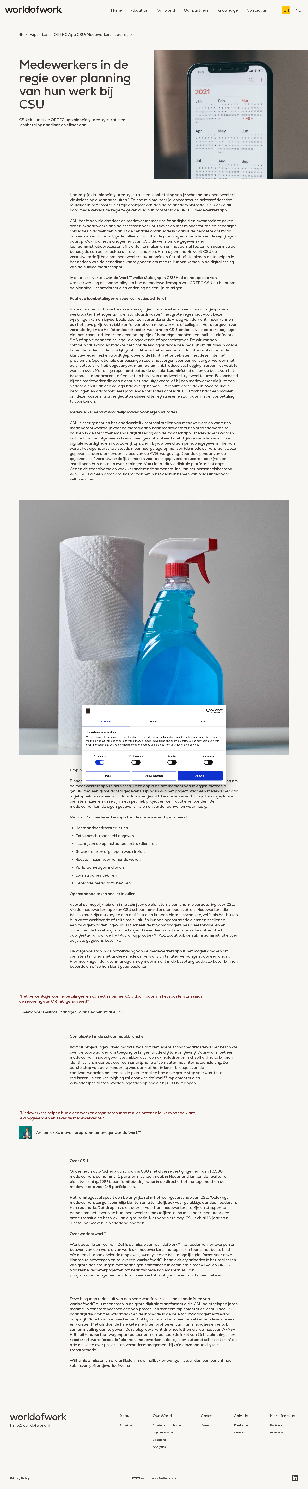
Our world (166, 10)
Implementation (164, 1432)
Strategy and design (167, 1425)
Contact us (257, 10)
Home (116, 10)
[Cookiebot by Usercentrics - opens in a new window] (209, 711)
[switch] (136, 762)
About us (139, 10)
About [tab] (202, 721)
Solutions (159, 1439)
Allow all (200, 775)
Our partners (196, 10)
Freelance (241, 1425)
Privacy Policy (20, 1478)
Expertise (38, 34)
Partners (276, 1425)
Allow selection (154, 775)
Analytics (159, 1447)
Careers (239, 1432)
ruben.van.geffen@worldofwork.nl (101, 1365)
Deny (108, 775)
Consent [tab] (106, 721)
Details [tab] (154, 721)
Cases (205, 1425)
